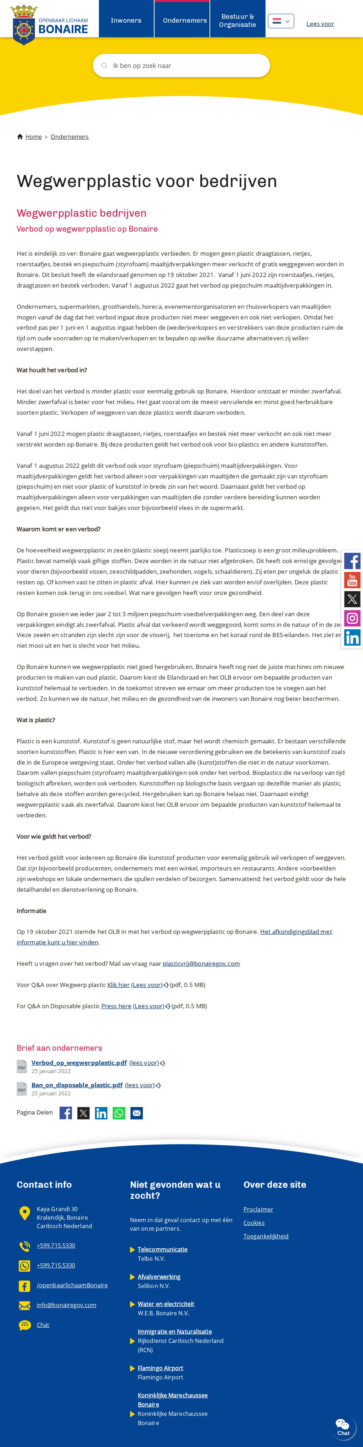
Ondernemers (185, 20)
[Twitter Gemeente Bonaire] (352, 598)
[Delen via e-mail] (136, 1113)
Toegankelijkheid (266, 1236)
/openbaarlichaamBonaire (72, 1285)
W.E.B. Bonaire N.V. (166, 1308)
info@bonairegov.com (66, 1305)
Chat (43, 1325)
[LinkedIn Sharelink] (101, 1113)
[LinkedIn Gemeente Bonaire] (352, 636)
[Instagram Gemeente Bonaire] (352, 617)
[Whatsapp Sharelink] (119, 1113)
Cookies (254, 1223)
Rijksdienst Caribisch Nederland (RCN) (181, 1341)
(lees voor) (144, 1063)
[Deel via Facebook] (66, 1113)
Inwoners (126, 20)
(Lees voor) (146, 985)
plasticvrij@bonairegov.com (201, 963)
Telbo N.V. (163, 1253)
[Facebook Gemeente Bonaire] (352, 560)
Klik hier (118, 985)
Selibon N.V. (159, 1281)
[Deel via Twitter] (83, 1113)
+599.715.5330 (56, 1245)
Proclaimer (258, 1209)
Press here (116, 1006)
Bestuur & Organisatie (237, 20)
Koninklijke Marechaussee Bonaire (173, 1409)
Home (34, 137)
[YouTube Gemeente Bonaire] (352, 579)
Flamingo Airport (161, 1372)
